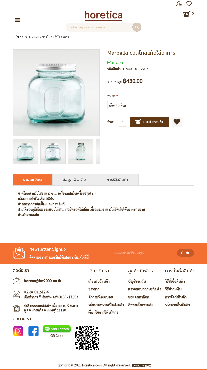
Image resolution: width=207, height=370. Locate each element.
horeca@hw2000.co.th (42, 281)
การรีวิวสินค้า (117, 179)
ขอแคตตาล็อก (138, 296)
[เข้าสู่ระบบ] (179, 4)
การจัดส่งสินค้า (176, 296)
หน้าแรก (18, 37)
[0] (187, 14)
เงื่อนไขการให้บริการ (103, 312)
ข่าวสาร (93, 289)
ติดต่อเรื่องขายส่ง (140, 304)
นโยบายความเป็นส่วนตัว (106, 304)
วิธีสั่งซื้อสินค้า (175, 281)
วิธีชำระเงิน (173, 289)
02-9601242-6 (36, 291)
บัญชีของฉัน (137, 281)
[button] (54, 151)
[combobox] (103, 27)
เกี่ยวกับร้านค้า (99, 281)
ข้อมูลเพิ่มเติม (74, 179)
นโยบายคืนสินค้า (177, 304)
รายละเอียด (32, 179)
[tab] (32, 179)
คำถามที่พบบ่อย (100, 296)
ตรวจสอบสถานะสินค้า (144, 289)
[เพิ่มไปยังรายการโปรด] (177, 122)
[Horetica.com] (103, 20)
